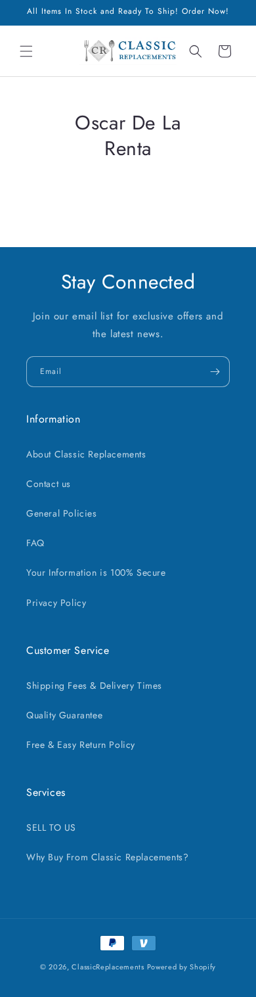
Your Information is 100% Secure (96, 572)
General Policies (61, 513)
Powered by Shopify (182, 967)
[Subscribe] (214, 371)
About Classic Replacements (86, 454)
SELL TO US (51, 827)
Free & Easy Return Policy (80, 744)
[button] (26, 51)
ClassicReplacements (108, 967)
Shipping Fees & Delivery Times (94, 685)
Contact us (48, 483)
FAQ (35, 542)
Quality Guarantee (64, 715)
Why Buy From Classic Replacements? (107, 857)
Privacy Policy (56, 602)
